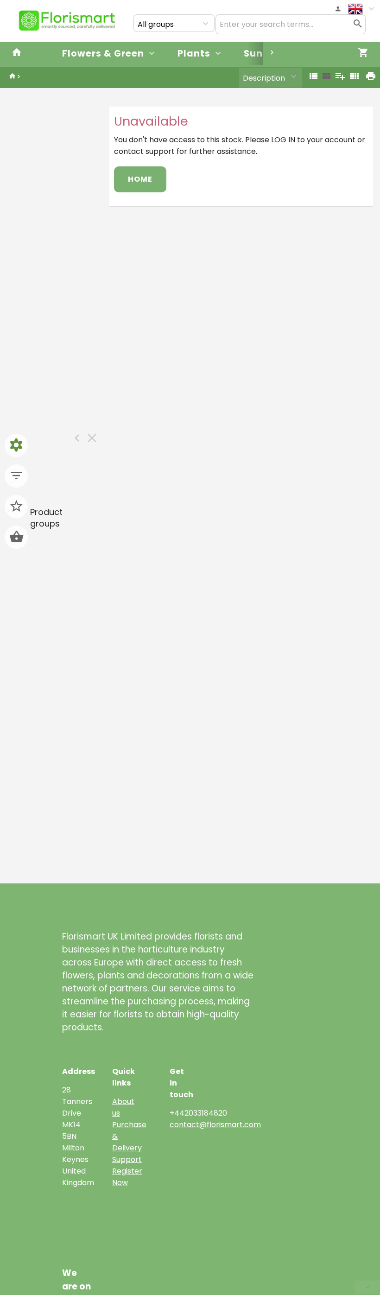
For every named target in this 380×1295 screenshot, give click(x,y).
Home (140, 179)
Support (127, 1159)
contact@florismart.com (215, 1124)
